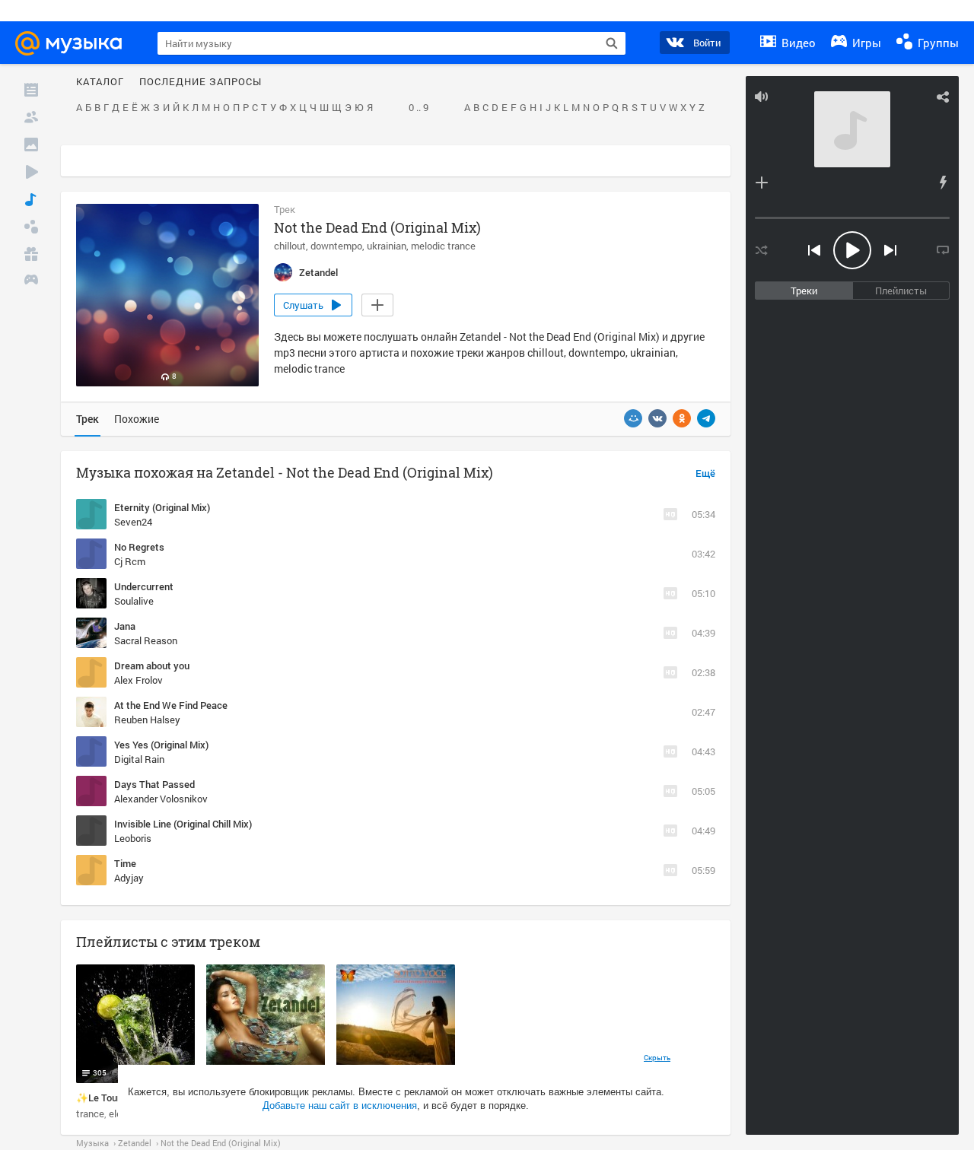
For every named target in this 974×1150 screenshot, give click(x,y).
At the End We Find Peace (171, 705)
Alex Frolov (138, 680)
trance (90, 1113)
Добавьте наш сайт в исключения (340, 1105)
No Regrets (139, 547)
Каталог (100, 82)
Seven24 (133, 522)
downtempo (336, 246)
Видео (797, 42)
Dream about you (151, 665)
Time (125, 863)
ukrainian (386, 246)
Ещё (705, 474)
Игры (865, 42)
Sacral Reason (145, 640)
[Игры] (31, 281)
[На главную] (75, 43)
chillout (290, 246)
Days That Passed (154, 784)
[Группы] (31, 226)
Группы (937, 42)
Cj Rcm (129, 561)
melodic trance (443, 246)
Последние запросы (200, 82)
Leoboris (132, 838)
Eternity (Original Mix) (162, 507)
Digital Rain (139, 759)
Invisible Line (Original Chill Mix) (183, 824)
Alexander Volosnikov (161, 798)
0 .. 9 (418, 108)
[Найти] (611, 43)
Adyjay (129, 878)
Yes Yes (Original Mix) (161, 744)
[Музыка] (31, 199)
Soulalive (134, 601)
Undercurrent (143, 586)
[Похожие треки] (943, 182)
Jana (124, 626)
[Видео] (31, 172)
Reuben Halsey (147, 719)
